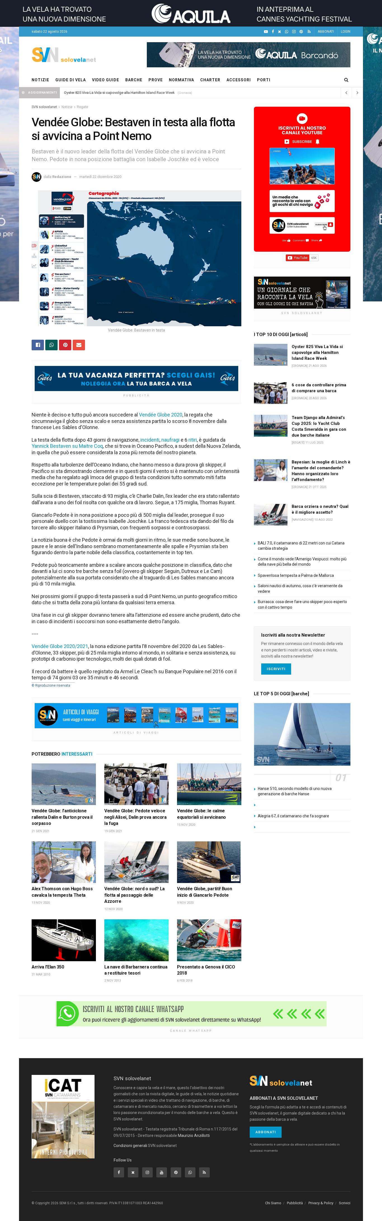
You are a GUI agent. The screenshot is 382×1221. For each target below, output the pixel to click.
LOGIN (345, 32)
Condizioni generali (130, 1145)
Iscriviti (276, 669)
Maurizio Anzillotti (194, 1135)
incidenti (149, 440)
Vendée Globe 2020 (160, 415)
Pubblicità (295, 1203)
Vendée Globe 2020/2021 (60, 646)
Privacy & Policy (320, 1203)
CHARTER (210, 80)
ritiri (192, 440)
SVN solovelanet (44, 107)
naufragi (170, 440)
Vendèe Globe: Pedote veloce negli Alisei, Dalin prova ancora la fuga (135, 817)
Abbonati (265, 1132)
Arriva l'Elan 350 (48, 967)
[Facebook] (273, 32)
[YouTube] (266, 32)
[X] (279, 32)
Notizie (67, 107)
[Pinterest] (301, 32)
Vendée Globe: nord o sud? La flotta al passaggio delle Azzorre (134, 895)
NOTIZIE (40, 80)
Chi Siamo (273, 1203)
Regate (82, 107)
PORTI (263, 80)
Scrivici (344, 1203)
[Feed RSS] (309, 32)
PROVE (155, 80)
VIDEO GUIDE (105, 80)
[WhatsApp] (286, 32)
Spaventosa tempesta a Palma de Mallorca (296, 575)
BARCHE (133, 80)
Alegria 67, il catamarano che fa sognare (293, 816)
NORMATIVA (181, 80)
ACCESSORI (239, 80)
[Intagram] (294, 32)
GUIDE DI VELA (70, 80)
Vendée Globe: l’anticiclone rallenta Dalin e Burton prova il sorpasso (62, 817)
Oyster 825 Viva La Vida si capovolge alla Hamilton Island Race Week (119, 93)
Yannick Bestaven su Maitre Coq (67, 446)
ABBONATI (326, 32)
